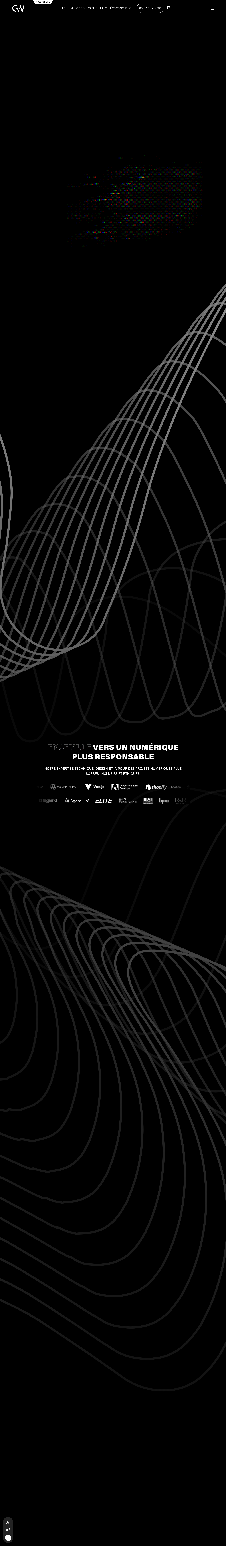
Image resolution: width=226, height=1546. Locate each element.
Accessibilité (43, 2)
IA (72, 8)
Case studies (97, 8)
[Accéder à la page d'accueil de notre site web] (18, 8)
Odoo (80, 8)
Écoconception (121, 8)
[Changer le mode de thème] (8, 1538)
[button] (211, 8)
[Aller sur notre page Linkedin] (168, 8)
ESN (64, 8)
